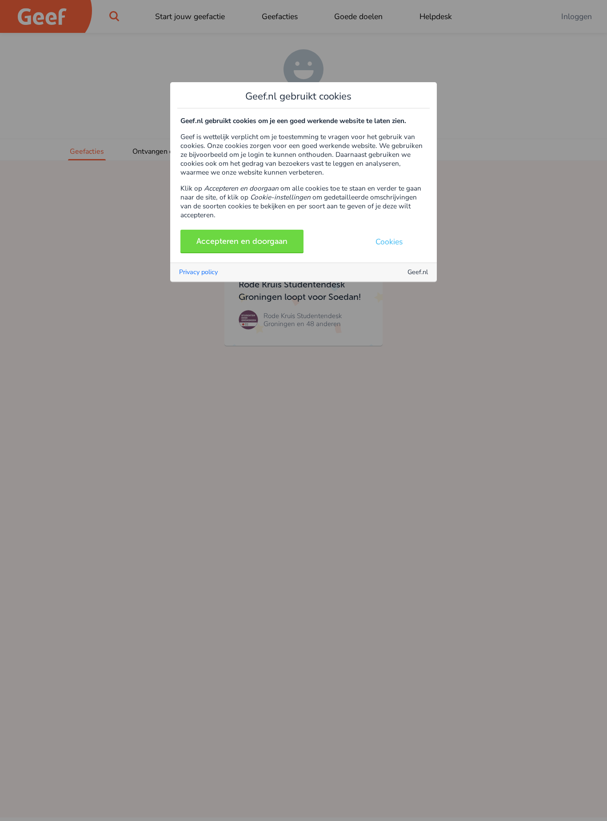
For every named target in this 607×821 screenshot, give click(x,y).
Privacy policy (198, 271)
